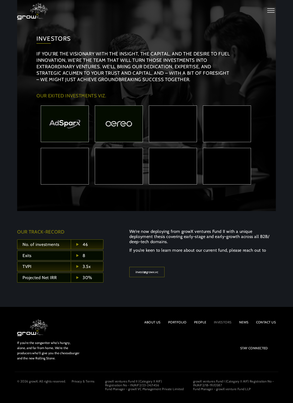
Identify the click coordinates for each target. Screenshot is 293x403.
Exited (64, 128)
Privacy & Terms (83, 381)
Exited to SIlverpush (173, 128)
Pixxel (173, 162)
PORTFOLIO (177, 322)
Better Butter (173, 119)
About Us (152, 322)
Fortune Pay (227, 119)
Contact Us (266, 322)
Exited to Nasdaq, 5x (227, 170)
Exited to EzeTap (227, 128)
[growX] (32, 11)
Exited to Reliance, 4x (65, 170)
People (200, 322)
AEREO (118, 119)
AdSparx (65, 119)
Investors (223, 322)
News (244, 322)
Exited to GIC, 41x (119, 170)
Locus (119, 162)
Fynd (64, 162)
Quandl (227, 162)
